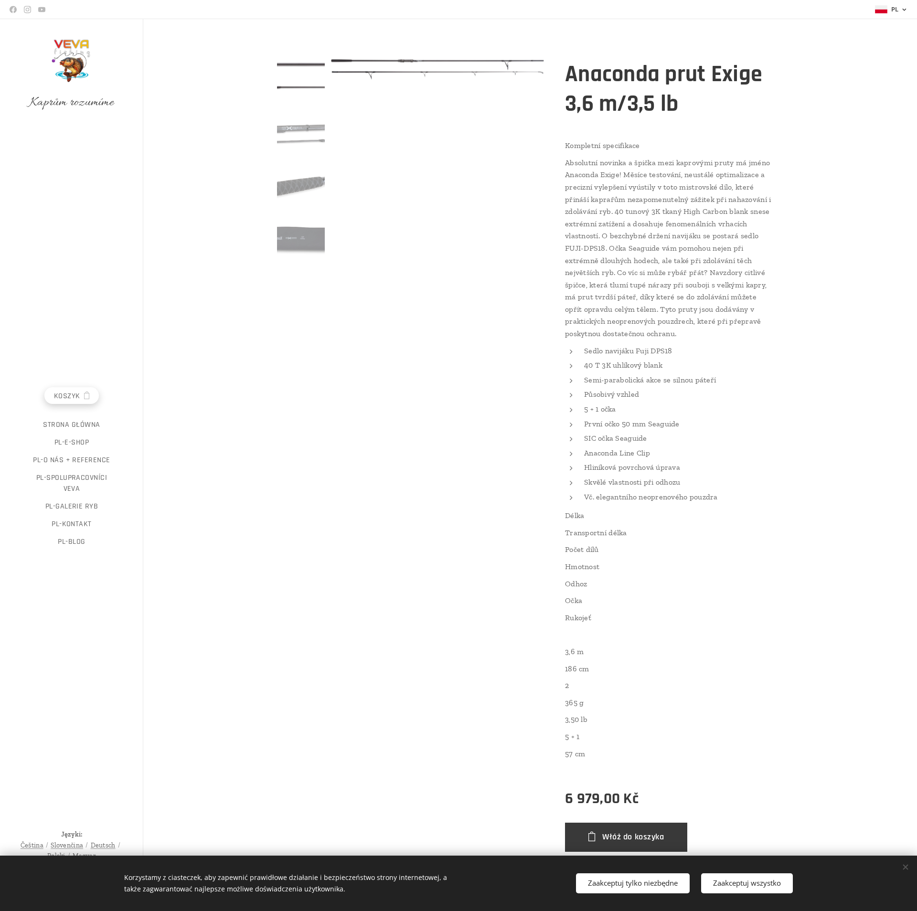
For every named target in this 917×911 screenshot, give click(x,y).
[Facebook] (13, 9)
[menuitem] (71, 424)
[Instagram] (27, 9)
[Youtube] (42, 9)
